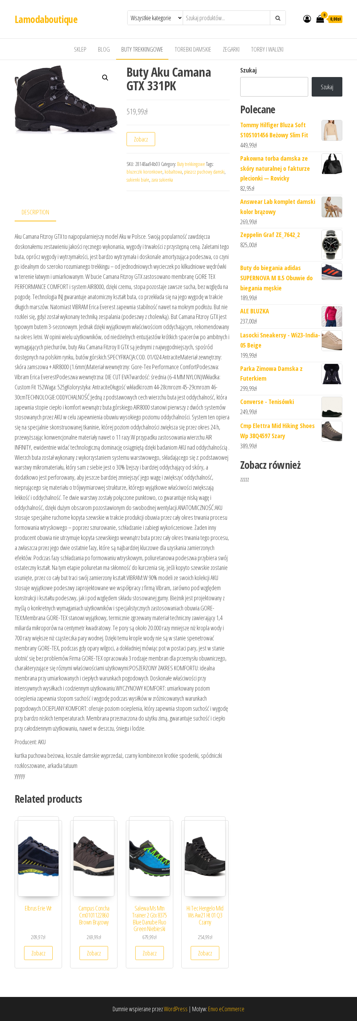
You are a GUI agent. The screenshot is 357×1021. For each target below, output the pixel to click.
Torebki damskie (193, 49)
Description (35, 212)
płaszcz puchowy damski (204, 171)
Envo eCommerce (226, 1009)
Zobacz (141, 139)
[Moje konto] (307, 18)
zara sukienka (162, 179)
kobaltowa (173, 171)
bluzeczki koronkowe (144, 171)
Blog (104, 49)
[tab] (41, 212)
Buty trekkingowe (142, 49)
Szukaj (248, 70)
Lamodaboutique (46, 19)
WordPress (176, 1009)
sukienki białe (138, 179)
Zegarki (231, 49)
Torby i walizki (267, 49)
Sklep (80, 49)
